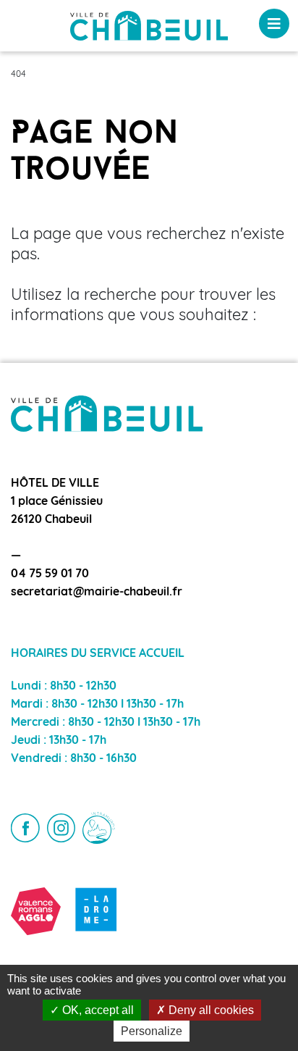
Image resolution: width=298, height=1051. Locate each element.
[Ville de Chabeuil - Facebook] (25, 827)
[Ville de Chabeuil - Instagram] (61, 827)
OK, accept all (96, 1010)
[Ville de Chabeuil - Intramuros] (98, 828)
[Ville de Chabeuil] (149, 26)
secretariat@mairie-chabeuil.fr (96, 592)
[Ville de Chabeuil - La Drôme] (96, 910)
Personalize (151, 1031)
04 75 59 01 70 (50, 574)
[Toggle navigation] (274, 23)
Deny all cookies (210, 1010)
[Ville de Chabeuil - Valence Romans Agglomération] (36, 910)
